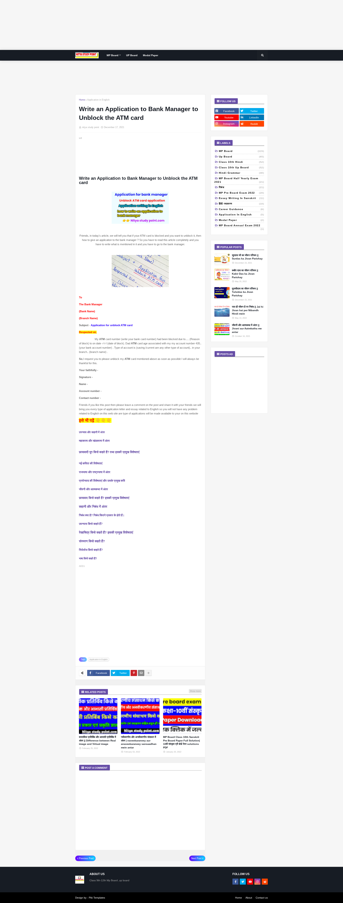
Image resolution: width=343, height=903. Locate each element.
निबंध (241, 187)
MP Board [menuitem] (112, 55)
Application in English (98, 99)
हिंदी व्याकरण (241, 203)
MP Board (241, 151)
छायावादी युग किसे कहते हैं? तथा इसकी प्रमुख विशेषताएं (109, 452)
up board (241, 156)
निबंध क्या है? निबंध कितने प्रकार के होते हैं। (102, 515)
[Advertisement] (107, 25)
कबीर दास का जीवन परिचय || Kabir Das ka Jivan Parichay (245, 274)
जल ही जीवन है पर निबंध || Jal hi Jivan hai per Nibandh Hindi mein (247, 310)
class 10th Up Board (241, 167)
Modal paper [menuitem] (150, 55)
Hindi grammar (241, 172)
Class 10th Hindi (241, 161)
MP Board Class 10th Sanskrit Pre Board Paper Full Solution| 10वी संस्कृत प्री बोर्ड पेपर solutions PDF (181, 742)
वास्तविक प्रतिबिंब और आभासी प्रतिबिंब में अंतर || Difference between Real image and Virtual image (97, 740)
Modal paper (241, 220)
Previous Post (86, 858)
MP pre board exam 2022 (241, 192)
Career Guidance (241, 209)
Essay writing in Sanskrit (241, 198)
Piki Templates (97, 897)
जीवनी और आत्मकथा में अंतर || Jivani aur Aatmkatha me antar (247, 328)
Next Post (196, 858)
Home (82, 99)
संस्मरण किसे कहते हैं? (92, 541)
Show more (195, 691)
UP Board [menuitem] (132, 55)
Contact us (262, 897)
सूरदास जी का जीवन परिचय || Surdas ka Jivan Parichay (247, 257)
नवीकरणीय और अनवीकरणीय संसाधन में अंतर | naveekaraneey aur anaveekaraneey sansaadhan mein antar (138, 742)
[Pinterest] (134, 673)
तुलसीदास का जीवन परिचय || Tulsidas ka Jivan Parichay (245, 292)
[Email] (141, 673)
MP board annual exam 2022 (241, 226)
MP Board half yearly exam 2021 (239, 180)
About (248, 897)
